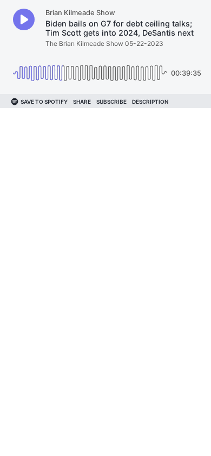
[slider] (90, 69)
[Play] (24, 19)
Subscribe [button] (111, 101)
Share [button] (82, 101)
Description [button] (150, 101)
